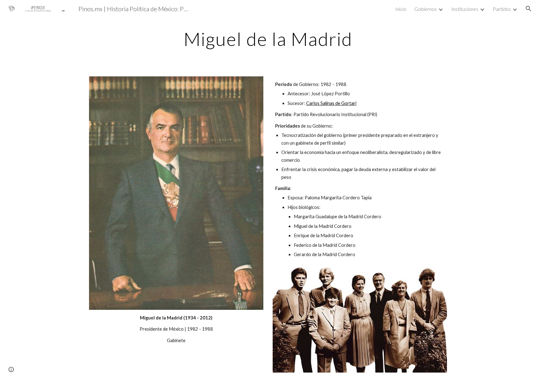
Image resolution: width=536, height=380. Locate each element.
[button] (528, 8)
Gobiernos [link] (425, 9)
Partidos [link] (502, 9)
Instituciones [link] (464, 9)
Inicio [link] (400, 9)
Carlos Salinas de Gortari (331, 103)
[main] (268, 39)
